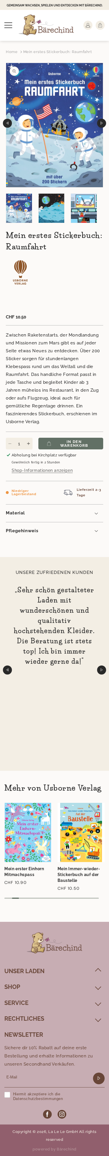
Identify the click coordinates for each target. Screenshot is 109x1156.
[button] (8, 25)
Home (11, 52)
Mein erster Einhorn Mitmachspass (24, 871)
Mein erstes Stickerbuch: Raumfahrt (57, 52)
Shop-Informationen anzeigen (42, 470)
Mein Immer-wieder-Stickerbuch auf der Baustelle (79, 874)
